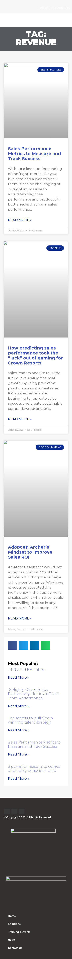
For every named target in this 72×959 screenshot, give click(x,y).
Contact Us (15, 947)
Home (12, 915)
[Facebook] (14, 811)
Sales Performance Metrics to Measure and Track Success (34, 153)
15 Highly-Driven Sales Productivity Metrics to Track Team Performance (33, 693)
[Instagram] (21, 811)
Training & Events (19, 931)
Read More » (20, 220)
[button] (65, 20)
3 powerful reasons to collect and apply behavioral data (34, 768)
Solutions (14, 923)
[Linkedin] (7, 811)
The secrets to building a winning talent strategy (30, 720)
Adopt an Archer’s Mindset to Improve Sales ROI (30, 552)
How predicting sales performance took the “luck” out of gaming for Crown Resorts (35, 355)
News (11, 939)
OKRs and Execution (26, 669)
